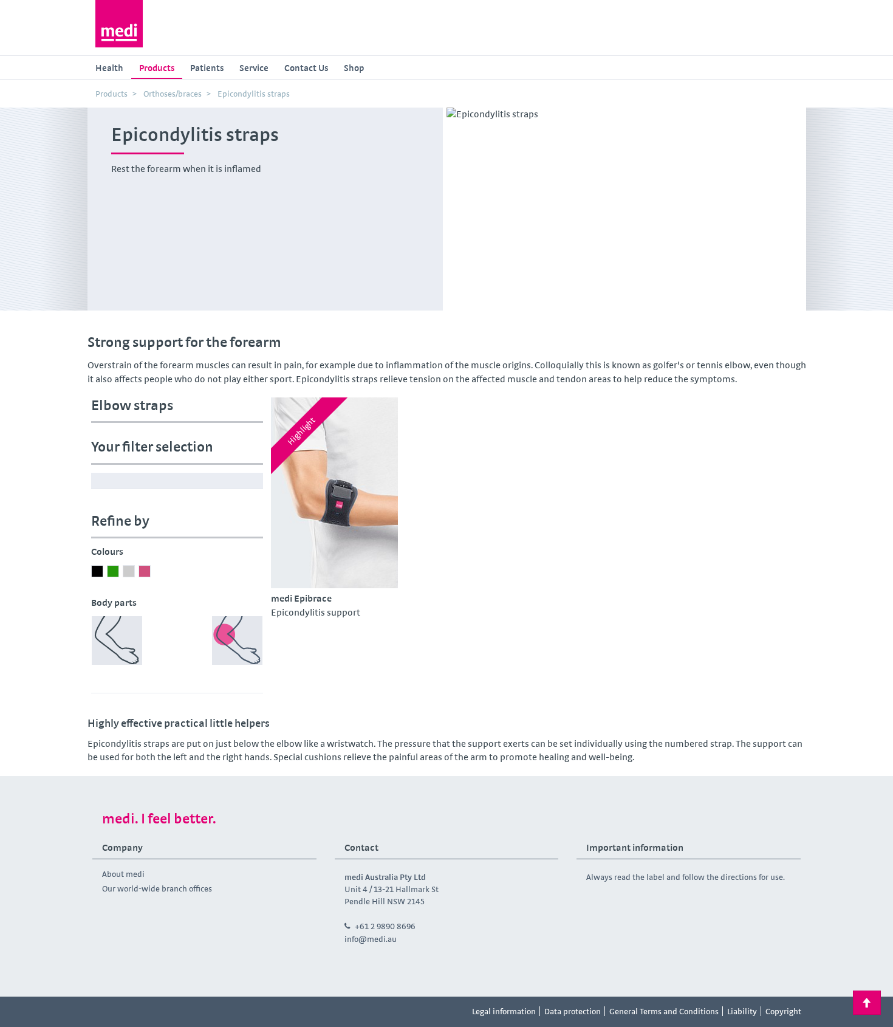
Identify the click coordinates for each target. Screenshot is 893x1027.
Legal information (504, 1011)
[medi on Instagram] (132, 1012)
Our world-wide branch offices (157, 888)
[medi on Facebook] (105, 1012)
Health (109, 68)
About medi (123, 874)
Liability (742, 1011)
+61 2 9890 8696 (385, 926)
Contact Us (306, 68)
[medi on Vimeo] (187, 1012)
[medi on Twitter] (214, 1012)
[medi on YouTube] (159, 1012)
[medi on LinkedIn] (241, 1012)
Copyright (783, 1011)
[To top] (867, 1003)
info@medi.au (370, 939)
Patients (207, 68)
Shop (354, 68)
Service (254, 68)
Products (156, 68)
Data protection (572, 1011)
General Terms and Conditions (664, 1011)
